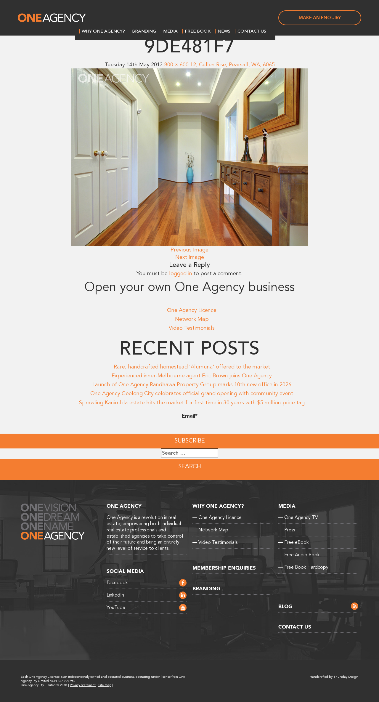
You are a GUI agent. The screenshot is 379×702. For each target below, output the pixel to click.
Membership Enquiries (224, 568)
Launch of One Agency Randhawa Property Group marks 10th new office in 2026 (191, 384)
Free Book (198, 31)
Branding (144, 31)
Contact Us (251, 31)
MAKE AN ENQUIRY (320, 17)
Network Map (192, 319)
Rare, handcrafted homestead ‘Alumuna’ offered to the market (192, 366)
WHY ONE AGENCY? (103, 31)
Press (286, 530)
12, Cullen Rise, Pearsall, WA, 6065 (232, 64)
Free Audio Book (299, 555)
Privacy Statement (83, 685)
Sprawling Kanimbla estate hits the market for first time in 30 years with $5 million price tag (192, 402)
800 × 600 (176, 64)
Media (170, 31)
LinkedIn (115, 595)
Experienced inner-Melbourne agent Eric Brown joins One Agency (192, 375)
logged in (180, 273)
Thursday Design (345, 677)
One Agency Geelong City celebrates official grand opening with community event (191, 393)
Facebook (117, 583)
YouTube (116, 607)
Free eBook (293, 542)
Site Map (104, 685)
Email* (189, 416)
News (224, 31)
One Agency (52, 17)
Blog (285, 606)
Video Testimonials (192, 328)
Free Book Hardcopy (303, 567)
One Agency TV (298, 517)
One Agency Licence (191, 310)
